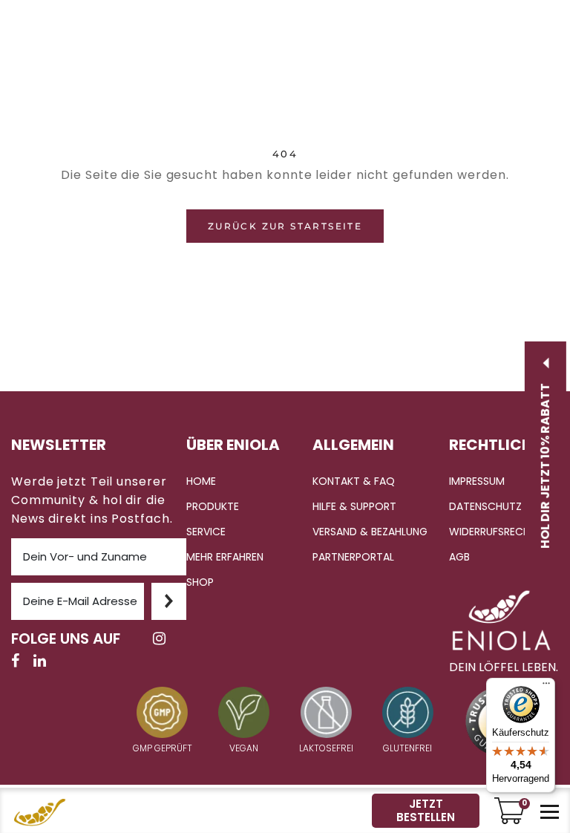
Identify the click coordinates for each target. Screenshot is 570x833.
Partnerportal (353, 556)
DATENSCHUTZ (485, 506)
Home (201, 481)
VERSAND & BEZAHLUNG (370, 531)
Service (206, 531)
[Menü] (546, 687)
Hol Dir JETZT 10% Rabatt (545, 464)
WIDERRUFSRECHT (493, 531)
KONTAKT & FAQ (353, 481)
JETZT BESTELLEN (425, 810)
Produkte (212, 506)
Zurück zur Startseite (285, 226)
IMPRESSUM (477, 481)
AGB (459, 556)
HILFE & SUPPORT (354, 506)
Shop (200, 582)
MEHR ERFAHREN (224, 556)
